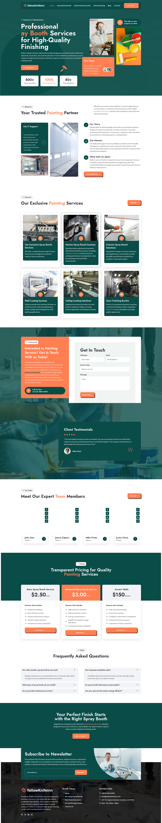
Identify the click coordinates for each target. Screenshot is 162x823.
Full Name (83, 355)
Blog (109, 6)
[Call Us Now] (28, 390)
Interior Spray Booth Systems (80, 244)
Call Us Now (37, 389)
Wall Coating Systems (36, 300)
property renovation (32, 372)
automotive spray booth (92, 724)
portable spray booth (102, 111)
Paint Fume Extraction (82, 6)
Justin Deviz (122, 537)
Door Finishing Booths (117, 300)
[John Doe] (44, 539)
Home (52, 6)
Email (108, 355)
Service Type (85, 365)
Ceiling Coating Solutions (78, 300)
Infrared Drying (99, 6)
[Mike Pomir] (105, 539)
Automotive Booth (64, 6)
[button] (49, 670)
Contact (117, 6)
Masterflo (110, 309)
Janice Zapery (62, 537)
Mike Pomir (91, 537)
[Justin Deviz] (135, 539)
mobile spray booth (72, 253)
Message (83, 375)
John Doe (29, 537)
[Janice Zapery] (74, 539)
